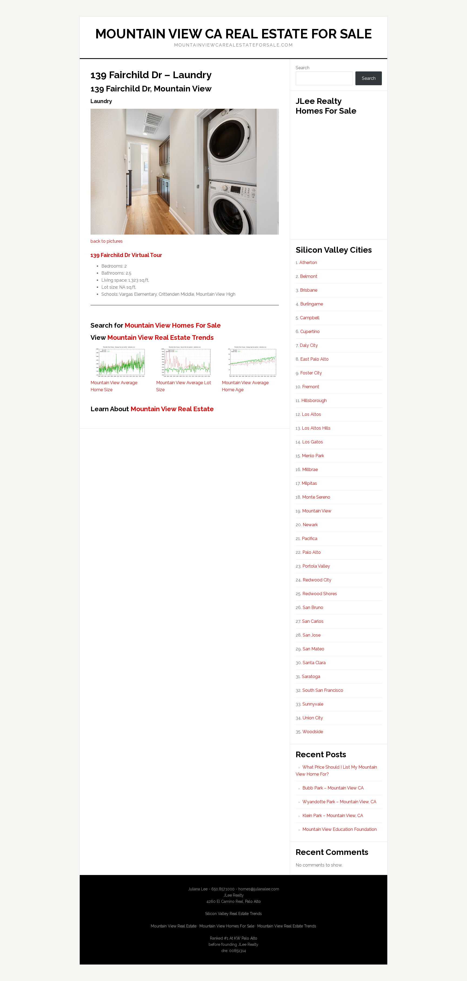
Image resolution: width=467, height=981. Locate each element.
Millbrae (310, 469)
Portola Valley (316, 566)
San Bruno (313, 607)
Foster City (311, 373)
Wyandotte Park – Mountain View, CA (339, 801)
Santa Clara (314, 662)
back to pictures (107, 241)
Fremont (310, 386)
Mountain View (316, 510)
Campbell (309, 317)
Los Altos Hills (316, 428)
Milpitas (309, 483)
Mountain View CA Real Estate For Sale (233, 33)
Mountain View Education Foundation (339, 829)
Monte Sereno (316, 497)
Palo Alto (311, 552)
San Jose (312, 635)
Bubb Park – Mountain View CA (333, 788)
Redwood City (317, 579)
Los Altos (311, 414)
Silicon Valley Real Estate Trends (233, 913)
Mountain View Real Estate (172, 409)
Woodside (312, 731)
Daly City (309, 345)
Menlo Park (313, 455)
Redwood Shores (319, 593)
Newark (310, 524)
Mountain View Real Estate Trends (160, 337)
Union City (313, 717)
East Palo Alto (314, 359)
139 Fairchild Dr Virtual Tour (126, 255)
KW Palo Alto (245, 938)
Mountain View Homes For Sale (173, 325)
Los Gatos (312, 442)
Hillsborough (314, 400)
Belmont (308, 276)
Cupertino (310, 331)
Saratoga (311, 676)
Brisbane (308, 290)
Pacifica (309, 538)
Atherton (308, 262)
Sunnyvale (312, 704)
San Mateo (313, 648)
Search (302, 67)
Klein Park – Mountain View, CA (332, 815)
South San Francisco (322, 690)
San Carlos (312, 621)
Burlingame (311, 304)
